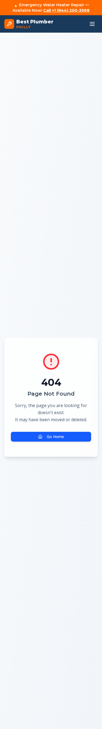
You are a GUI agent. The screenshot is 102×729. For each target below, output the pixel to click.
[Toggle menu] (92, 23)
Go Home (55, 436)
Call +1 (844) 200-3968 (66, 10)
